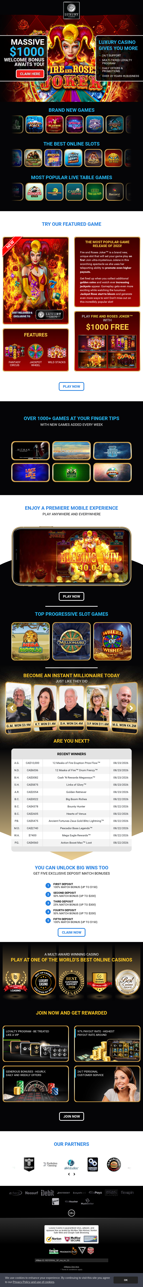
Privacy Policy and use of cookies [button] (33, 1282)
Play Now (71, 386)
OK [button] (126, 1280)
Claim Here (30, 74)
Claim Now (71, 932)
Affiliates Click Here (71, 1267)
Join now (71, 1116)
